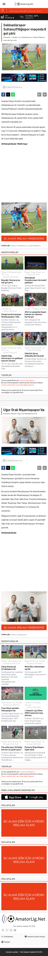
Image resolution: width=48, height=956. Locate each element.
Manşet (4, 272)
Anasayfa (6, 37)
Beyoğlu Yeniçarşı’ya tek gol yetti (10, 281)
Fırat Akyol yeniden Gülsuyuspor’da (10, 709)
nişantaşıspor (22, 634)
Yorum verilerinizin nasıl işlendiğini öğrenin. (17, 385)
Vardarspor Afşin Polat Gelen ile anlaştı (25, 10)
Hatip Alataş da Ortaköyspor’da (8, 667)
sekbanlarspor (22, 245)
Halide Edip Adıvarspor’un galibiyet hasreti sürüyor (12, 358)
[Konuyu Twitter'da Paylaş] (8, 94)
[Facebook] (3, 930)
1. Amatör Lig (15, 37)
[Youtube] (15, 930)
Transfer (42, 661)
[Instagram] (11, 930)
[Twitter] (7, 930)
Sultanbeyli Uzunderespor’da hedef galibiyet (36, 280)
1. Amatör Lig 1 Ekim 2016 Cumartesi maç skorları (34, 712)
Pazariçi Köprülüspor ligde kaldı (34, 748)
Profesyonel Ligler (14, 272)
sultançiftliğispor (34, 245)
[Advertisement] (24, 174)
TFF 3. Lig (5, 274)
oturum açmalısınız (26, 380)
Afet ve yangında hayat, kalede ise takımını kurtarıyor (36, 314)
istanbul (13, 245)
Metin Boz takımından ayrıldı (35, 667)
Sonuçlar (28, 705)
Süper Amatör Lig (37, 272)
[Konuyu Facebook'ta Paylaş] (3, 94)
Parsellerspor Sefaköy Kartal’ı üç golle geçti (11, 748)
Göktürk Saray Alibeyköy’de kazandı (34, 354)
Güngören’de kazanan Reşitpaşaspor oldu (11, 315)
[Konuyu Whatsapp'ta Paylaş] (13, 94)
